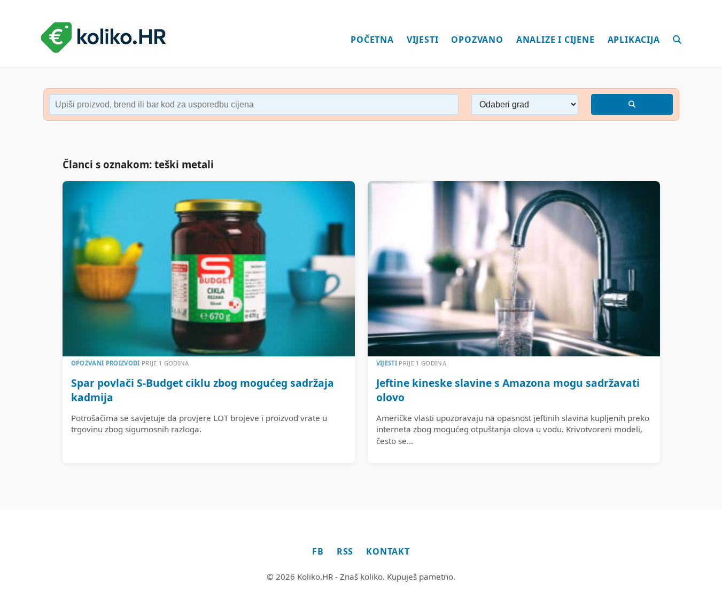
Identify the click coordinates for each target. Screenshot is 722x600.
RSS (345, 551)
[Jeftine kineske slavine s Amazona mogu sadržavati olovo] (514, 268)
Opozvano (477, 39)
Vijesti (423, 39)
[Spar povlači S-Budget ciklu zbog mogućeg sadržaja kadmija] (209, 268)
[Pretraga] (677, 40)
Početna (372, 39)
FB (318, 551)
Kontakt (388, 551)
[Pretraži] (632, 104)
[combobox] (254, 104)
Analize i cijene (555, 39)
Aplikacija (634, 39)
